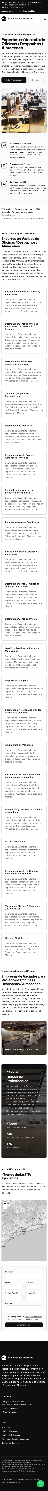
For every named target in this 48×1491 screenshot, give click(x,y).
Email (8, 1282)
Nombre (9, 1272)
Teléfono (29, 1282)
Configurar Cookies (10, 1443)
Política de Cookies (9, 1431)
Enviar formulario (24, 1325)
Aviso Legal (6, 1427)
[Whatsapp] (40, 1483)
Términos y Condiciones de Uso (25, 1319)
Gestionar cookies (27, 11)
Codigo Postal (11, 1293)
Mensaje (9, 1303)
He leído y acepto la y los (25, 1318)
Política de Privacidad (33, 1317)
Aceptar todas (7, 11)
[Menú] (45, 18)
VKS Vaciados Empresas (20, 18)
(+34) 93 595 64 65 (9, 1408)
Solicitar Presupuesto (12, 80)
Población (30, 1293)
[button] (24, 1230)
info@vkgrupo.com (9, 1412)
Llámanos (35, 80)
